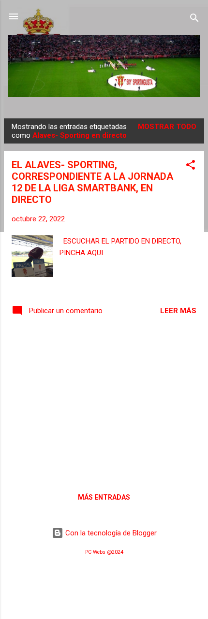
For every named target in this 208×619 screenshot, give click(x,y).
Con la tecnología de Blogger (110, 533)
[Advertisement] (104, 403)
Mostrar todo (167, 126)
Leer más (178, 310)
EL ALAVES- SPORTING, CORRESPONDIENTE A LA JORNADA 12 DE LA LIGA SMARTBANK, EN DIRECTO (92, 182)
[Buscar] (194, 19)
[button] (190, 166)
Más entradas (104, 497)
